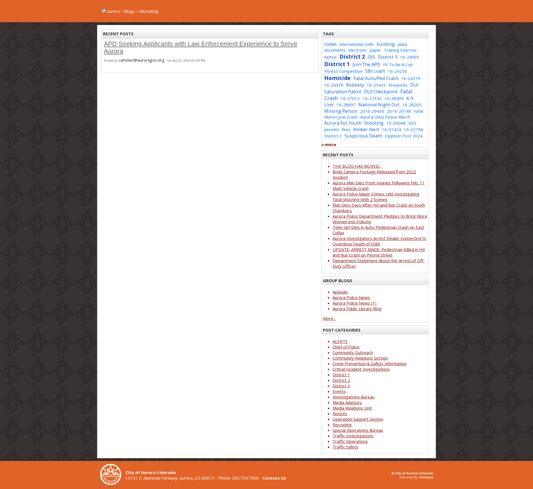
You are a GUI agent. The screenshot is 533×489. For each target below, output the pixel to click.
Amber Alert (366, 129)
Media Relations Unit (352, 408)
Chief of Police (346, 347)
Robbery (355, 85)
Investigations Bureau (353, 397)
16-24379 (410, 78)
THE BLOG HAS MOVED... (357, 166)
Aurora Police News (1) (354, 303)
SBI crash (375, 71)
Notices (340, 413)
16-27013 (350, 98)
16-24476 (333, 85)
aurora (113, 11)
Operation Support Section (358, 419)
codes (330, 44)
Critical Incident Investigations (361, 369)
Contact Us (274, 478)
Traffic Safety (345, 447)
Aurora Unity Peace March (385, 117)
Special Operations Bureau (358, 430)
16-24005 (409, 57)
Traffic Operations (350, 441)
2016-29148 (399, 111)
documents (335, 50)
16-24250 (397, 71)
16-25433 (376, 85)
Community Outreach (353, 352)
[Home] (112, 483)
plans (403, 44)
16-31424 (391, 129)
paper (375, 50)
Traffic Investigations (353, 435)
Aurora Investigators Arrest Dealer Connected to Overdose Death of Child (379, 241)
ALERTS (340, 341)
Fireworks (398, 85)
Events (339, 391)
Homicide (337, 78)
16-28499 (394, 98)
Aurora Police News (351, 297)
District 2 (352, 56)
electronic (357, 50)
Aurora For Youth (342, 123)
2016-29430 (372, 111)
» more (328, 144)
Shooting (374, 123)
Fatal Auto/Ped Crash (375, 78)
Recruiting (342, 424)
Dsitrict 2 (333, 136)
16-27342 (372, 98)
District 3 (387, 57)
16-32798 (413, 129)
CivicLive (426, 477)
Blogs (129, 11)
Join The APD (366, 64)
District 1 (337, 64)
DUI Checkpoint (381, 91)
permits (331, 129)
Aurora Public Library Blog (357, 308)
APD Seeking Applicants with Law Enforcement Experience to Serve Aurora (200, 48)
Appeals (340, 292)
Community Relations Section (360, 358)
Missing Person (340, 111)
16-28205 (411, 104)
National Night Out (378, 104)
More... (329, 318)
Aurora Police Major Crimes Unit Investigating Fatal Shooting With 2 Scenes (376, 196)
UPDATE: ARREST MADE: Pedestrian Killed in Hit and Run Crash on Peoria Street (379, 252)
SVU (412, 123)
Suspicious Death (363, 135)
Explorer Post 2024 (404, 136)
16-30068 (396, 123)
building (385, 44)
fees (346, 129)
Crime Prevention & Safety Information (370, 363)
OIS (371, 57)
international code (357, 44)
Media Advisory (347, 402)
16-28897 (346, 104)
